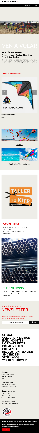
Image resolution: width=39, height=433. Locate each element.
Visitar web (7, 233)
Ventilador (11, 357)
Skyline (27, 352)
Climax (7, 335)
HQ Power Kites (13, 343)
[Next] (34, 92)
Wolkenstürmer (14, 360)
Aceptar (6, 430)
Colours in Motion (16, 338)
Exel (5, 340)
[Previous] (4, 92)
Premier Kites (12, 346)
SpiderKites (11, 354)
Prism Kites (10, 349)
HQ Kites (4, 116)
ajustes (16, 426)
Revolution (11, 352)
